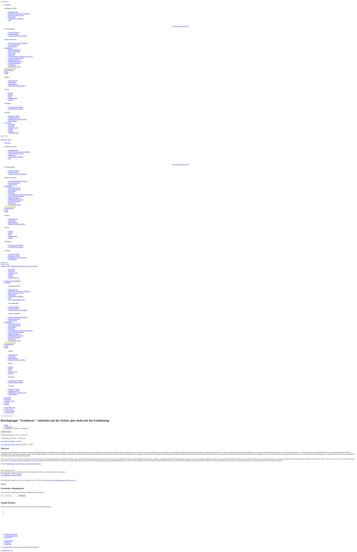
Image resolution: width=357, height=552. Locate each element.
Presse (6, 72)
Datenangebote (12, 46)
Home (6, 425)
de (8, 264)
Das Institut (11, 124)
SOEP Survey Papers (14, 66)
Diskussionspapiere (14, 60)
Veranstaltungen (9, 70)
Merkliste (12, 281)
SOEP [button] (6, 73)
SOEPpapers (12, 65)
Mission (10, 95)
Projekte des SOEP (13, 118)
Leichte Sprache (9, 412)
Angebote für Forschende (15, 107)
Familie (17, 464)
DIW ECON (8, 537)
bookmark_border (6, 139)
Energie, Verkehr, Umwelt (16, 15)
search (2, 1)
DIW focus (11, 55)
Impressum (7, 542)
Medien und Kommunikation (16, 86)
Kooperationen (12, 121)
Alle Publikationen (10, 68)
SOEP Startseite (12, 81)
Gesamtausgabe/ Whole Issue (12, 444)
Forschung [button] (7, 4)
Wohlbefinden (10, 464)
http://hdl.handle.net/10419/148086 (11, 475)
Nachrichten (11, 82)
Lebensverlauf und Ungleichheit (17, 36)
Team (9, 96)
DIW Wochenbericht (14, 50)
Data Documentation (14, 63)
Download (6, 441)
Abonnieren (22, 495)
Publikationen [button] (8, 48)
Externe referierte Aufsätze (16, 58)
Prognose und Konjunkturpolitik (17, 43)
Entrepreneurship (13, 34)
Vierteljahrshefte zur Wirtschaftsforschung (20, 56)
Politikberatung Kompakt (15, 61)
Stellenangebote (12, 98)
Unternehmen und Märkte (15, 18)
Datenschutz (8, 544)
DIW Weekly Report (14, 51)
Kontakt (10, 100)
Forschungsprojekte (14, 45)
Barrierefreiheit (8, 540)
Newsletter (4, 499)
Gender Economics (13, 32)
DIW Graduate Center (10, 536)
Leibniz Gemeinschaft (10, 534)
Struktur (10, 93)
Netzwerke (11, 126)
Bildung (22, 464)
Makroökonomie (13, 12)
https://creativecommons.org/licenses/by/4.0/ (63, 480)
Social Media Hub (13, 133)
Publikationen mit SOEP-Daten (17, 119)
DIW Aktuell (12, 53)
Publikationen (8, 427)
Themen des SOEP (13, 116)
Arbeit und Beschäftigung (33, 464)
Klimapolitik (12, 17)
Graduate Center (13, 128)
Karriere (10, 129)
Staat (9, 20)
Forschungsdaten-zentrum (15, 109)
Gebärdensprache (9, 411)
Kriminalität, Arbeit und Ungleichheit (19, 13)
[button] (4, 1)
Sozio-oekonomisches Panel (180, 26)
